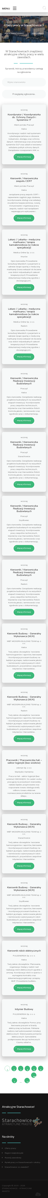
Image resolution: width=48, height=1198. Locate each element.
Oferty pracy (10, 1148)
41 (28, 1082)
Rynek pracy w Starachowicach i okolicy (22, 1162)
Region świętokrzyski (14, 1153)
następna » (34, 1076)
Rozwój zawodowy (13, 1158)
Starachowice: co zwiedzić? (17, 1167)
